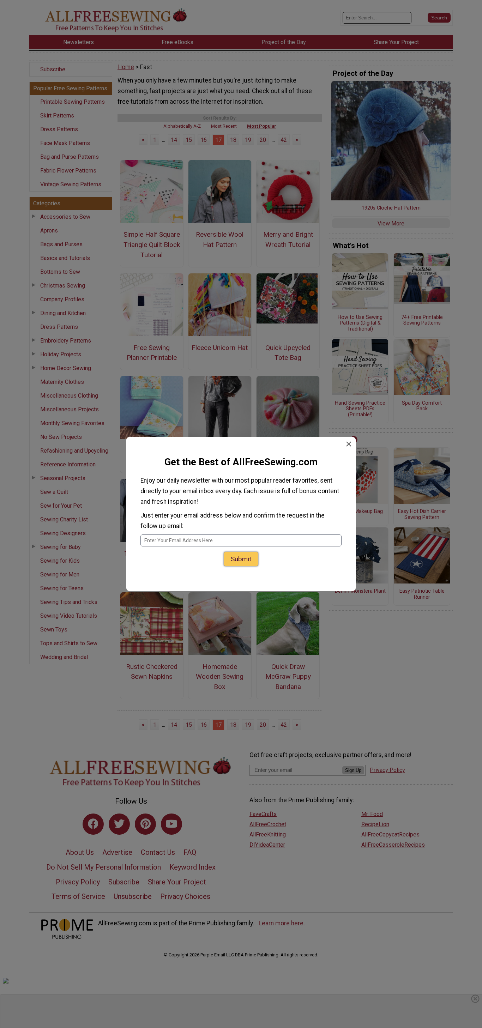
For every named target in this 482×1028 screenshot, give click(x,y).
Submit (241, 559)
